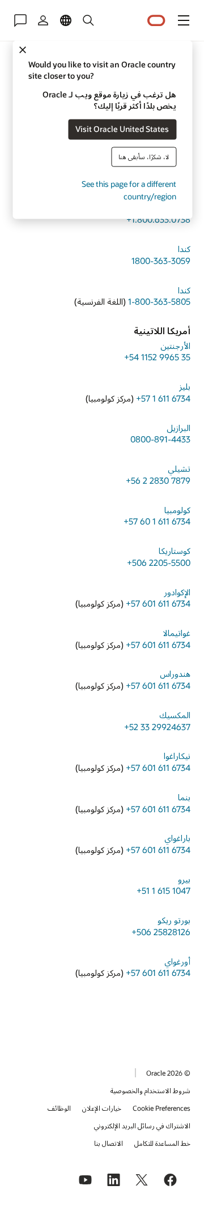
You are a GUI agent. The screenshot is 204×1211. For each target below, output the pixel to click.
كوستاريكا (174, 550)
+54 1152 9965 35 (157, 357)
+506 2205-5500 (158, 562)
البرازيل (178, 427)
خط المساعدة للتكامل (162, 1143)
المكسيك (174, 714)
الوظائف (59, 1107)
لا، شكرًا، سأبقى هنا (143, 156)
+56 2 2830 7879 (158, 480)
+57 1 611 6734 (163, 398)
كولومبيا (177, 509)
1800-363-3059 (160, 260)
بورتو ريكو (174, 920)
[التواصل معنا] (20, 20)
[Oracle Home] (156, 20)
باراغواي (177, 837)
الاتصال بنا (108, 1143)
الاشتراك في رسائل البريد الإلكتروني (142, 1125)
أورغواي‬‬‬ (177, 961)
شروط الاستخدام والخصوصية (150, 1090)
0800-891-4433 (160, 439)
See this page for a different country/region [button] (129, 190)
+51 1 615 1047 (163, 890)
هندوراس (175, 673)
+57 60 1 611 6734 (157, 521)
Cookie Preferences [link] (161, 1107)
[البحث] (88, 20)
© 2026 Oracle (168, 1072)
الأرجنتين (175, 345)
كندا (184, 248)
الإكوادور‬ (177, 592)
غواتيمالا (176, 632)
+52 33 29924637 (157, 726)
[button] (183, 20)
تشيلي (179, 468)
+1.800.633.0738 (158, 219)
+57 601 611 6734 (158, 603)
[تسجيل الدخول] (43, 20)
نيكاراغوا (177, 755)
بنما (184, 797)
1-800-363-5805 (159, 301)
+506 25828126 (160, 931)
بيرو (184, 879)
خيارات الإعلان (101, 1107)
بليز (184, 386)
